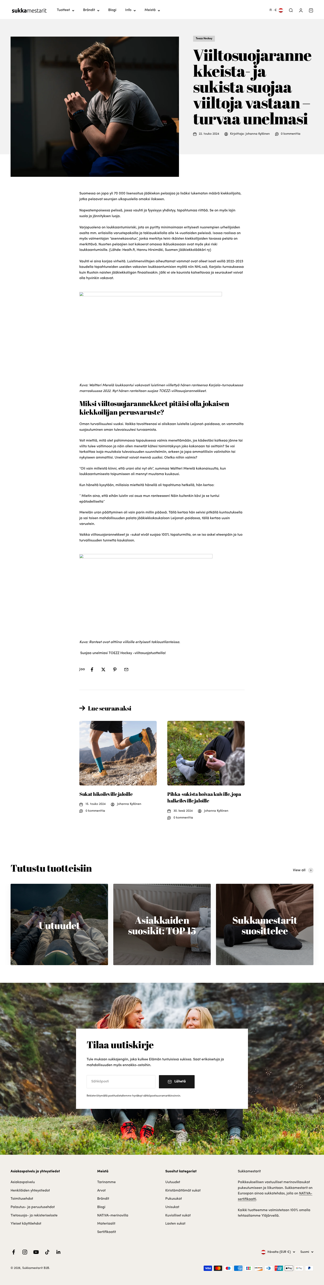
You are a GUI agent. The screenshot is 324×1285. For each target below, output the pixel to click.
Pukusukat (173, 1199)
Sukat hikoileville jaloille (105, 794)
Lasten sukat (175, 1223)
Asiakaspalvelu (23, 1182)
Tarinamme (106, 1182)
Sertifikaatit (106, 1232)
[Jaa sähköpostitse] (126, 669)
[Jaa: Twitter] (103, 669)
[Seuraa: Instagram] (25, 1252)
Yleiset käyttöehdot (26, 1223)
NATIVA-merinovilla (112, 1215)
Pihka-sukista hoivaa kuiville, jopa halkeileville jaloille (204, 797)
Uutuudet (172, 1182)
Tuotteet (63, 10)
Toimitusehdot (22, 1199)
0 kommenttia (290, 134)
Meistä (150, 10)
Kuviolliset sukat (178, 1215)
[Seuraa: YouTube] (36, 1252)
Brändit (89, 10)
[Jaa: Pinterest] (114, 669)
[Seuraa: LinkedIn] (58, 1252)
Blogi (112, 10)
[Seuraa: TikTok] (47, 1252)
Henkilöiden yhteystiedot (30, 1190)
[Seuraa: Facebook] (14, 1252)
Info (128, 10)
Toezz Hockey (204, 38)
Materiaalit (106, 1223)
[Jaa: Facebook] (92, 669)
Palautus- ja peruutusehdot (33, 1207)
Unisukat (172, 1207)
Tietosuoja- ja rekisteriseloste (34, 1215)
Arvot (101, 1190)
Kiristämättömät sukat (183, 1190)
